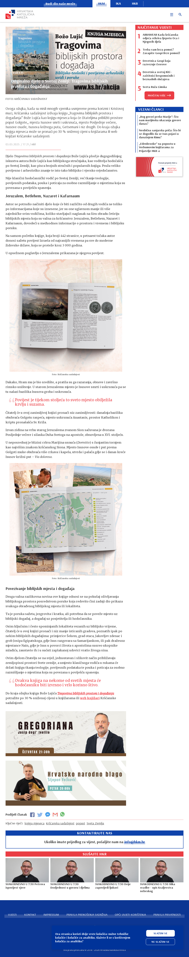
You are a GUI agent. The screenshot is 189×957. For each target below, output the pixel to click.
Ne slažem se (160, 941)
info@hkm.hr (134, 842)
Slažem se (160, 933)
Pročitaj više (157, 95)
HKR (135, 3)
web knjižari (90, 698)
